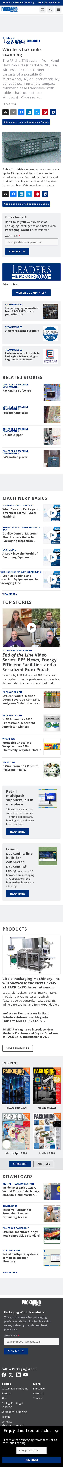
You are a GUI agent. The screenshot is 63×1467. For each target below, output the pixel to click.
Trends (8, 38)
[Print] (5, 112)
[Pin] (45, 112)
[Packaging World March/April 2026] (16, 1131)
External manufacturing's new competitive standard (21, 1233)
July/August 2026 (16, 1107)
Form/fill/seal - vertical (18, 505)
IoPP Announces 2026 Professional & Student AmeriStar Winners (18, 723)
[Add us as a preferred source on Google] (53, 112)
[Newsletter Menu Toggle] (42, 9)
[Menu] (58, 9)
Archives (43, 1164)
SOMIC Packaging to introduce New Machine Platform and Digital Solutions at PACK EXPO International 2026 (30, 1033)
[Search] (50, 9)
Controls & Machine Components (22, 42)
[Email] (13, 112)
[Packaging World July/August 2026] (16, 1085)
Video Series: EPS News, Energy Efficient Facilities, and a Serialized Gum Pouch (29, 662)
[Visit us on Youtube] (25, 1374)
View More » (10, 594)
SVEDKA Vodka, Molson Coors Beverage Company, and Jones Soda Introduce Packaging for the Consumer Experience (21, 699)
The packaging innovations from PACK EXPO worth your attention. (22, 311)
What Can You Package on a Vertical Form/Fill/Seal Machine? (20, 512)
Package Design (12, 692)
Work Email (12, 236)
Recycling (8, 762)
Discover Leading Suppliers (22, 330)
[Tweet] (37, 112)
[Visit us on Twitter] (11, 1374)
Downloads (9, 1205)
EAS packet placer (15, 457)
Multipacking (11, 1250)
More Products (17, 1048)
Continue (31, 1460)
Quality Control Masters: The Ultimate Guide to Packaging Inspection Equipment (19, 537)
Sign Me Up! (17, 251)
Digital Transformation (18, 1183)
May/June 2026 (47, 1107)
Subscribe (20, 1164)
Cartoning (9, 549)
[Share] (21, 112)
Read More (17, 831)
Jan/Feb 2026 (47, 1153)
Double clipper (12, 435)
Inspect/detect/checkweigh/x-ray (21, 528)
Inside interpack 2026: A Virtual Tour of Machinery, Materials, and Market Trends (21, 1191)
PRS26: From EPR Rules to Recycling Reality (20, 767)
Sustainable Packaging (17, 650)
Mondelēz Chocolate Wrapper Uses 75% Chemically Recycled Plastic (21, 746)
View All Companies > (31, 292)
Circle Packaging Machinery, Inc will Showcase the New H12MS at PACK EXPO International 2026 (31, 983)
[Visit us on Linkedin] (18, 1374)
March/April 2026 (16, 1153)
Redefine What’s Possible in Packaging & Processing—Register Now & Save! (22, 356)
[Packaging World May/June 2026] (47, 1085)
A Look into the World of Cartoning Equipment (20, 555)
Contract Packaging (15, 1228)
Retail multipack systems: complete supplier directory (20, 1257)
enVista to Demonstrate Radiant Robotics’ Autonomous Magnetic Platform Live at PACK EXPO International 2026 (25, 1017)
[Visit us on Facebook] (4, 1374)
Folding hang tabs (15, 412)
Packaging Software (16, 390)
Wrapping (8, 738)
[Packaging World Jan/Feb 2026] (47, 1131)
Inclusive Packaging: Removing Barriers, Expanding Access (16, 1213)
